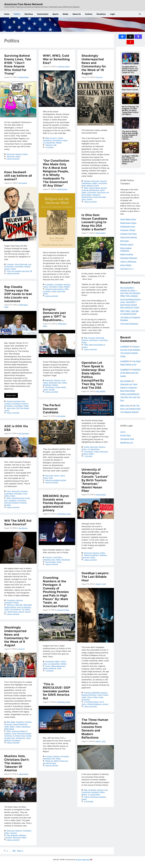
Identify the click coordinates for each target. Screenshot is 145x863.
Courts (99, 695)
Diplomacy (49, 145)
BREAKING (96, 693)
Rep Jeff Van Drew (49, 763)
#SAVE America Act (61, 761)
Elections (29, 14)
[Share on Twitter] (130, 36)
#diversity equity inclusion (54, 289)
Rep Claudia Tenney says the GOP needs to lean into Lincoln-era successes (18, 294)
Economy (53, 138)
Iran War (52, 389)
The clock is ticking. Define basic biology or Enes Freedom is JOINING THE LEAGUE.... (130, 135)
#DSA (86, 188)
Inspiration (95, 792)
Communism (91, 192)
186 (14, 851)
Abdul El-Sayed (94, 188)
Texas (84, 199)
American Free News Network (23, 4)
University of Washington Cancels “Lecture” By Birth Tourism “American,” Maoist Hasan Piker (95, 480)
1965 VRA (18, 605)
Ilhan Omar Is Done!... (130, 90)
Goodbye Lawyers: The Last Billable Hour (95, 576)
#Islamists (103, 555)
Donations (101, 14)
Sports (55, 14)
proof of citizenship (24, 607)
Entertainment (86, 183)
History (45, 287)
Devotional (94, 797)
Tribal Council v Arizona (16, 612)
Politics (17, 14)
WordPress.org (126, 442)
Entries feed (125, 435)
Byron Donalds (50, 562)
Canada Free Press (128, 234)
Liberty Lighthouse (128, 261)
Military (57, 661)
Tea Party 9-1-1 (127, 269)
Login (112, 14)
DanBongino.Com (127, 226)
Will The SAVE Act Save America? (18, 522)
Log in (122, 432)
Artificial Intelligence (94, 704)
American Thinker (127, 230)
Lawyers (105, 704)
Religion (67, 287)
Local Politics (102, 183)
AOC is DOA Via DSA (16, 428)
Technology (86, 699)
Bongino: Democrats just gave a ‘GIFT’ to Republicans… (54, 315)
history (47, 666)
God (106, 790)
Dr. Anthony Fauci (19, 736)
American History (92, 702)
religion (84, 799)
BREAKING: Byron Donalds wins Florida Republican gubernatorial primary (57, 503)
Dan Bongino (49, 387)
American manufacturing (90, 190)
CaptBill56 (124, 346)
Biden (47, 138)
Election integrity (10, 607)
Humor (62, 475)
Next (20, 851)
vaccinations (16, 740)
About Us (76, 14)
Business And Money (89, 695)
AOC (6, 500)
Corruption (47, 291)
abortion (104, 188)
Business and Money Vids (16, 401)
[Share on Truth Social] (138, 36)
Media (65, 14)
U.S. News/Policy (49, 142)
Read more (11, 395)
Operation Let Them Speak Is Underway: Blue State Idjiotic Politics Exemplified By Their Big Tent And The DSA (93, 375)
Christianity (49, 284)
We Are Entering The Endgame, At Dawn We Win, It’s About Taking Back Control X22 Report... (130, 110)
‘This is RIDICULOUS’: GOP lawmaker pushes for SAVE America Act (56, 691)
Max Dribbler (125, 381)
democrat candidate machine (55, 480)
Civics (9, 491)
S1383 (6, 609)
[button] (140, 14)
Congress (10, 264)
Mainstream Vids (55, 383)
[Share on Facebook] (122, 36)
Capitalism (12, 500)
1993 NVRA (27, 605)
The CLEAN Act (15, 609)
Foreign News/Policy (20, 724)
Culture (53, 291)
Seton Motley (126, 265)
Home (6, 14)
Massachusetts (87, 197)
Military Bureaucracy (58, 666)
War (55, 145)
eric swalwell (16, 271)
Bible (85, 338)
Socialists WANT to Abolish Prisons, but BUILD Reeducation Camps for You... (130, 69)
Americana (88, 693)
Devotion (100, 790)
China (9, 271)
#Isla (8, 835)
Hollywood (96, 195)
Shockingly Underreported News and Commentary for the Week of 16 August (94, 64)
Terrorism (13, 833)
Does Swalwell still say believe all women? (18, 175)
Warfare (59, 142)
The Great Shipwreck (129, 324)
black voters (11, 408)
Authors (88, 14)
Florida (57, 387)
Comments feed (127, 439)
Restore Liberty (126, 244)
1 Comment (49, 147)
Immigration (53, 287)
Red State (124, 241)
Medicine (90, 185)
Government (42, 14)
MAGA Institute (126, 254)
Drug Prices (101, 192)
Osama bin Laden (99, 197)
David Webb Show (128, 219)
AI (85, 702)
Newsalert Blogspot (128, 258)
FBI (31, 271)
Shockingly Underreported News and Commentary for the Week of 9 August (16, 636)
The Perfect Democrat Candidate (52, 408)
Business (87, 181)
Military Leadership (49, 668)
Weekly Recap (9, 729)
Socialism (7, 505)
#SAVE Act (10, 605)
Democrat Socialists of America (15, 502)
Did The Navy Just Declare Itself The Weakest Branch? (130, 408)
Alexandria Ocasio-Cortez (21, 498)
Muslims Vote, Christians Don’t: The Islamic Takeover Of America (16, 763)
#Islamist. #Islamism (91, 555)
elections (85, 454)
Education (24, 491)
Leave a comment (13, 159)
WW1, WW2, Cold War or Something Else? (56, 59)
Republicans (47, 385)
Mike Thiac (125, 405)
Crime (17, 264)
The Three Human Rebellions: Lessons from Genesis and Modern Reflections (95, 728)
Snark (51, 478)
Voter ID (28, 612)
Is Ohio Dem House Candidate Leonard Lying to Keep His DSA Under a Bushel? (95, 222)
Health (94, 183)
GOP (18, 408)
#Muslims (22, 835)
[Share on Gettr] (130, 42)
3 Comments (88, 801)
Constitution (58, 284)
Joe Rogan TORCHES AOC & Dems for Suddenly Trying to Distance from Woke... (130, 160)
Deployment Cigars (128, 223)
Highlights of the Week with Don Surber (130, 372)
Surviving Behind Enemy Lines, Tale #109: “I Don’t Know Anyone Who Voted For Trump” (17, 64)
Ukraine (89, 199)
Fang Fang (25, 271)
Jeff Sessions (20, 738)
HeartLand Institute (128, 237)
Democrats (11, 154)
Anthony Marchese (83, 860)
